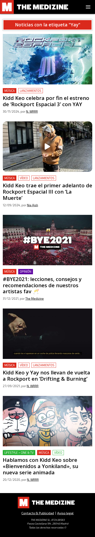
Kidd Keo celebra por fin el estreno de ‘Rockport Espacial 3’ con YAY (43, 94)
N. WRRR (32, 111)
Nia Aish (32, 205)
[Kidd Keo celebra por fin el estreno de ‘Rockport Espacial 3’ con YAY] (47, 59)
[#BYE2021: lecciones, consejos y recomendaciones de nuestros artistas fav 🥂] (47, 240)
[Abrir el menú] (88, 7)
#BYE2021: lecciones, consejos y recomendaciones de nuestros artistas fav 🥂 (47, 274)
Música (9, 91)
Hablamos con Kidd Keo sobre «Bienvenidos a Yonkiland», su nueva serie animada (41, 455)
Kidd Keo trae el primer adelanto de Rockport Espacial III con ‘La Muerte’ (41, 181)
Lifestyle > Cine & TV (19, 452)
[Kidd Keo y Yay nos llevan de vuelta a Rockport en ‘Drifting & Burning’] (47, 334)
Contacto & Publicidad (37, 513)
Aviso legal (65, 513)
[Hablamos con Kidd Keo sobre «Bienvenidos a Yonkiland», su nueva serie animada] (47, 421)
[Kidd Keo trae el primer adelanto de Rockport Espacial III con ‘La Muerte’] (47, 146)
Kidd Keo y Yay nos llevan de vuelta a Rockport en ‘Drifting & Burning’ (44, 368)
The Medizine (34, 298)
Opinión (25, 271)
